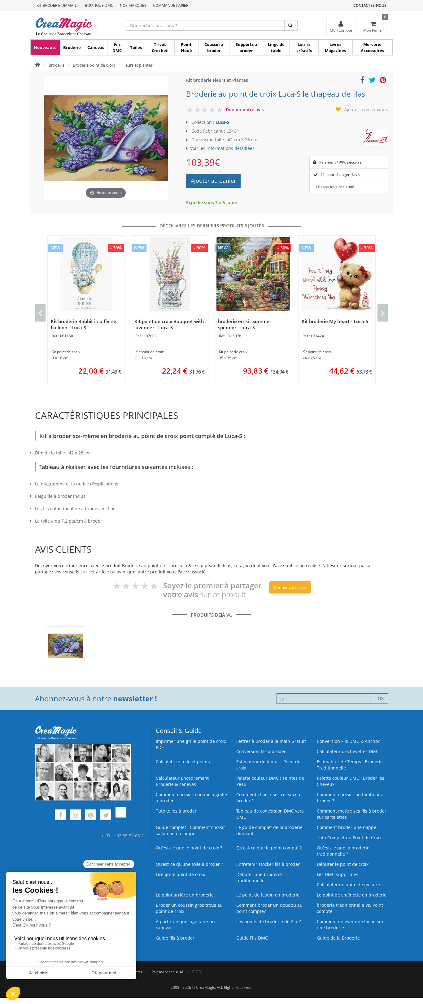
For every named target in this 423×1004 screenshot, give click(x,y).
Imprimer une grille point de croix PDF (191, 744)
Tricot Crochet (160, 47)
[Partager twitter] (372, 81)
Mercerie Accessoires (372, 47)
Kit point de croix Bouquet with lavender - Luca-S (169, 324)
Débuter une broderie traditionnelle (259, 877)
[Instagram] (75, 816)
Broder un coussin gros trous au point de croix (189, 908)
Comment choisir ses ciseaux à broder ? (268, 797)
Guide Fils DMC (252, 938)
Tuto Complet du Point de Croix (349, 837)
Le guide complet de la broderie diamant (269, 830)
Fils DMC (117, 47)
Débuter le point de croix (342, 864)
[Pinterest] (90, 816)
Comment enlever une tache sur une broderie (350, 925)
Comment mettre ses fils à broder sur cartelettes (351, 814)
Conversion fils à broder (261, 751)
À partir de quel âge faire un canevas (185, 925)
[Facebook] (60, 816)
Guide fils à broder (175, 938)
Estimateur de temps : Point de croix (268, 765)
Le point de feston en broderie (267, 895)
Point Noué (186, 47)
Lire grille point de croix (180, 874)
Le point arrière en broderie (185, 895)
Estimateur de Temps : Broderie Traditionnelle (350, 765)
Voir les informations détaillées (222, 148)
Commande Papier (170, 5)
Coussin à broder (213, 47)
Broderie (72, 47)
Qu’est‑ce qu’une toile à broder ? (189, 864)
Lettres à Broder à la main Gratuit (271, 741)
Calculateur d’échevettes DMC (348, 751)
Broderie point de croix (94, 65)
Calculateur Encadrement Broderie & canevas (182, 781)
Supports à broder (246, 47)
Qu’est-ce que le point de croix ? (189, 848)
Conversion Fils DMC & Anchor (348, 741)
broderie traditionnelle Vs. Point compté (350, 908)
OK (381, 698)
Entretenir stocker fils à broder (268, 864)
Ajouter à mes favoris (366, 109)
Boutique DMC (99, 5)
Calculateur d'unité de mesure (348, 885)
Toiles (136, 47)
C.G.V (197, 972)
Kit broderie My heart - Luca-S (335, 321)
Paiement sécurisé (167, 972)
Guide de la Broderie (338, 938)
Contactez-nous (369, 5)
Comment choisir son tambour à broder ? (350, 797)
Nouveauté (45, 47)
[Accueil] (37, 65)
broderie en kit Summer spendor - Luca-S (244, 324)
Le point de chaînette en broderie (351, 895)
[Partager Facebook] (362, 81)
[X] (105, 816)
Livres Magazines (335, 47)
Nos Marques (133, 5)
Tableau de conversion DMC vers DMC (270, 814)
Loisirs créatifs (304, 47)
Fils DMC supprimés (337, 874)
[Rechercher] (291, 25)
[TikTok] (121, 816)
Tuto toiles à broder (176, 811)
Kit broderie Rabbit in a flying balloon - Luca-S (83, 324)
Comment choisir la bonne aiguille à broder (191, 797)
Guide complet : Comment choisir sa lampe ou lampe (190, 830)
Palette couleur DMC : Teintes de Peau (270, 781)
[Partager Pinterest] (383, 81)
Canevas (95, 47)
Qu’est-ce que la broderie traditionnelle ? (343, 851)
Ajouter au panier (213, 180)
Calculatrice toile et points (183, 762)
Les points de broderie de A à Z (268, 921)
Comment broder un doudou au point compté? (269, 908)
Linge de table (276, 47)
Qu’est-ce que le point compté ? (269, 848)
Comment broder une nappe (346, 827)
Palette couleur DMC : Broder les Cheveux (350, 781)
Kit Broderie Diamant (57, 5)
